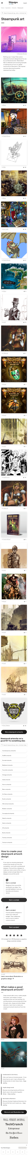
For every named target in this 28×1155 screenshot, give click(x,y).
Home (2, 7)
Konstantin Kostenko (22, 54)
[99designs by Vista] (13, 2)
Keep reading (11, 1094)
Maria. (4, 105)
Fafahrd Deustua (6, 136)
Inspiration (8, 7)
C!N (3, 1039)
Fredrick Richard (6, 539)
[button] (26, 1145)
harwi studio (5, 229)
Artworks (14, 7)
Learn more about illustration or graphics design (12, 977)
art (11, 70)
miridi (4, 322)
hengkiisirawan (6, 477)
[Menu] (2, 2)
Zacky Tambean (6, 725)
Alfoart (4, 291)
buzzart (4, 384)
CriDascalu (5, 353)
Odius (4, 167)
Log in (25, 3)
